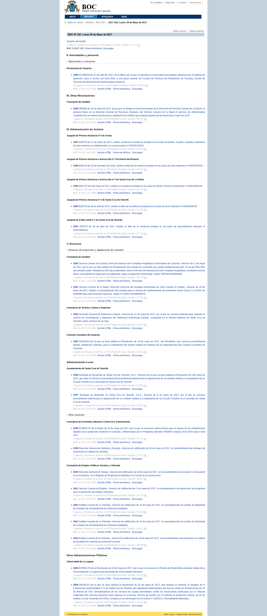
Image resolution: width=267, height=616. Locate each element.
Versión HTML (104, 89)
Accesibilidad (156, 2)
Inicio (73, 17)
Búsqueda (107, 17)
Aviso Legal (169, 614)
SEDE (124, 17)
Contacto (182, 2)
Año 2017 (101, 22)
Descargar (108, 48)
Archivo (88, 17)
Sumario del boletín (76, 41)
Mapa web (170, 2)
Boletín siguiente (196, 31)
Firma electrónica (93, 48)
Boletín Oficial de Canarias (96, 7)
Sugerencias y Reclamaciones (189, 614)
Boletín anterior (179, 31)
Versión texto (195, 2)
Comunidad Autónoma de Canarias (72, 7)
